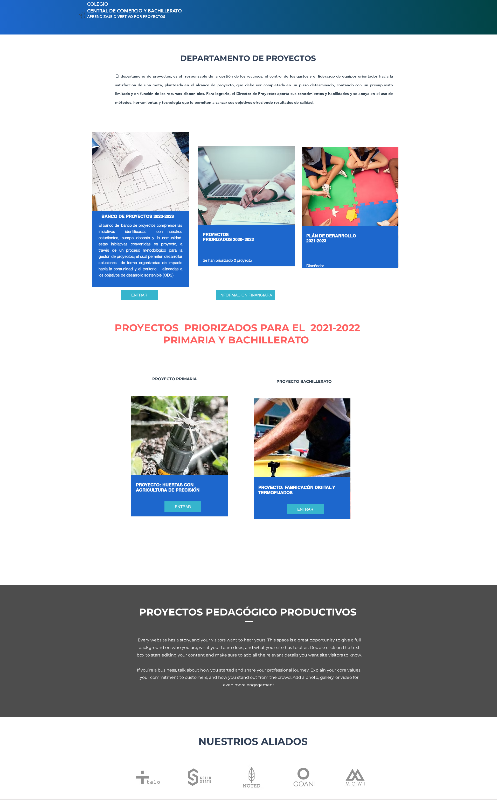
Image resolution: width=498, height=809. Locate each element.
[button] (139, 295)
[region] (139, 230)
